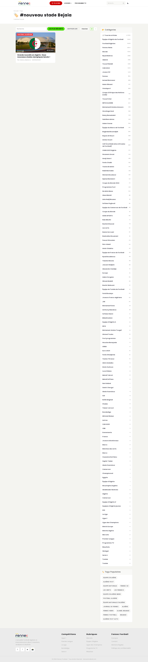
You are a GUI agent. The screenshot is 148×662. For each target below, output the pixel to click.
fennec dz (124, 586)
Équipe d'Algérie (92, 641)
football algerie (110, 598)
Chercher (85, 29)
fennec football (110, 615)
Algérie (125, 607)
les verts (107, 590)
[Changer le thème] (127, 3)
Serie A (64, 652)
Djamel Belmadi (123, 611)
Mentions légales (117, 645)
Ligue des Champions (94, 645)
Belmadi (123, 615)
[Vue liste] (95, 28)
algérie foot (108, 582)
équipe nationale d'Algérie (114, 602)
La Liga (64, 645)
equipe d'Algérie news (112, 594)
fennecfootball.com (89, 659)
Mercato (89, 638)
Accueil (16, 11)
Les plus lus (72, 29)
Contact (114, 641)
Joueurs (68, 3)
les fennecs (119, 590)
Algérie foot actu (110, 619)
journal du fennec (111, 607)
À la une (57, 3)
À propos (114, 638)
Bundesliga (65, 648)
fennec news (108, 611)
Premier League (67, 641)
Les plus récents (56, 29)
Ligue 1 (64, 638)
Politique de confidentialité (121, 648)
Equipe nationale (110, 586)
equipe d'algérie (109, 578)
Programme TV (80, 3)
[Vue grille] (91, 28)
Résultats (89, 652)
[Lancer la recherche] (123, 3)
